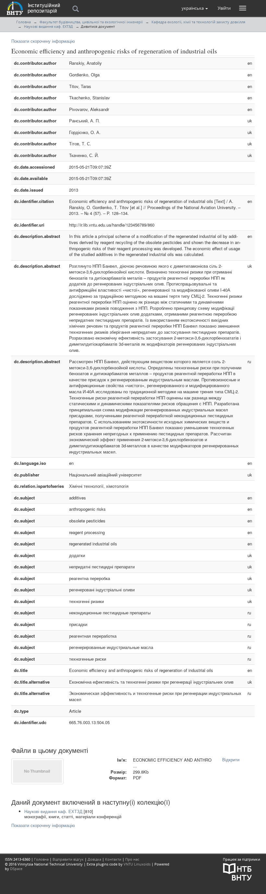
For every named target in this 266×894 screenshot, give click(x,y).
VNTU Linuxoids (137, 864)
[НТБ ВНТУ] (237, 871)
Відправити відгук (68, 859)
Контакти (113, 859)
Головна (23, 21)
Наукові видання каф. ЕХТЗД (48, 26)
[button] (195, 8)
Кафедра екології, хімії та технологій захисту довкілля (198, 21)
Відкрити (230, 759)
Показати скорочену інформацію (43, 41)
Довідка (94, 859)
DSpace (16, 868)
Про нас (132, 859)
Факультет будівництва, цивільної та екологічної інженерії (91, 21)
